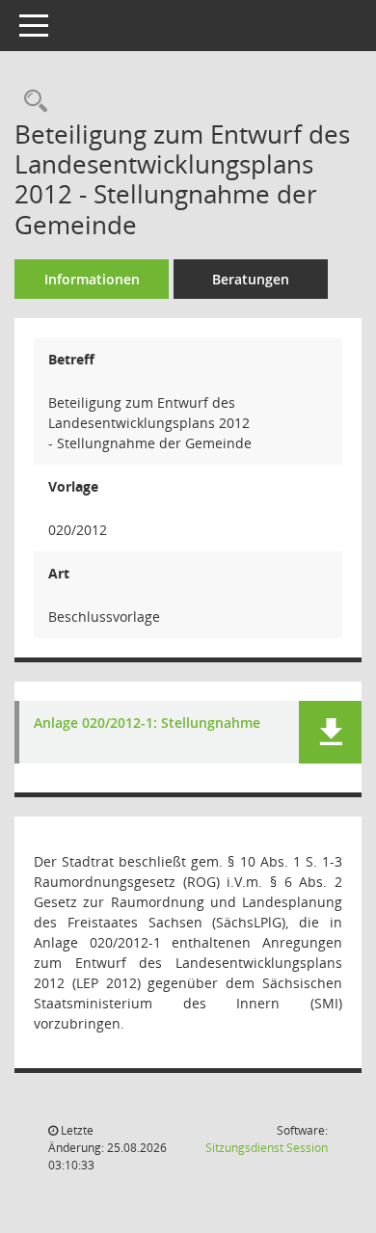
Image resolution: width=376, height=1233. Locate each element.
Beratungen (250, 279)
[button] (330, 732)
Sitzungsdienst (266, 1147)
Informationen (92, 279)
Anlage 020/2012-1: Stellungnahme (147, 723)
